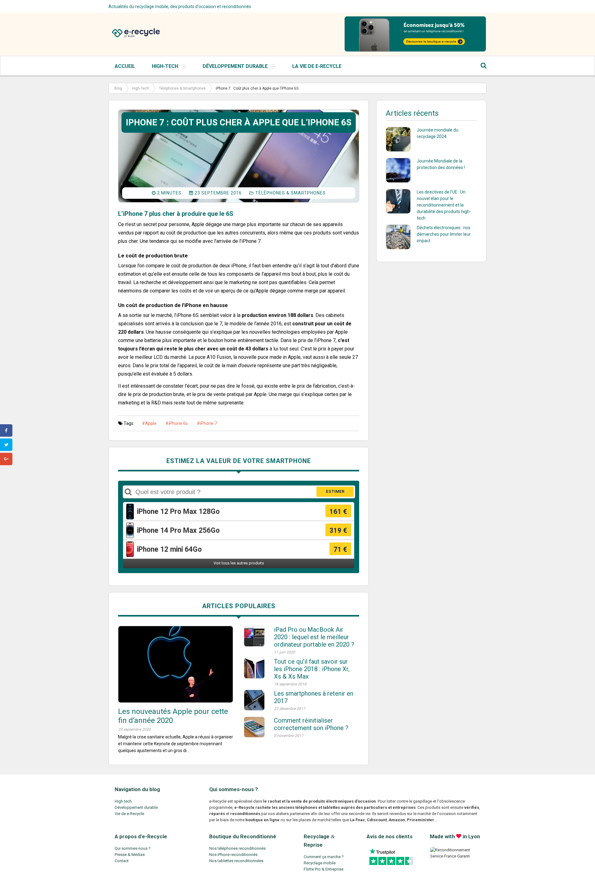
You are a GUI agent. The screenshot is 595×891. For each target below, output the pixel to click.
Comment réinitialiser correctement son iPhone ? (311, 724)
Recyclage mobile (320, 863)
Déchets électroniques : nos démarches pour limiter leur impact (444, 234)
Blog (118, 88)
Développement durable (136, 807)
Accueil (125, 66)
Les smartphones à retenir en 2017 (313, 697)
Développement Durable (235, 66)
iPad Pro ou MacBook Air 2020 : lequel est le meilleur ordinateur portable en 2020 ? (314, 637)
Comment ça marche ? (324, 856)
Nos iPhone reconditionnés (233, 854)
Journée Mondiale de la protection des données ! (441, 164)
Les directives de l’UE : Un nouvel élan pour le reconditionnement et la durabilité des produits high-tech (444, 205)
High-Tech (165, 66)
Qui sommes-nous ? (133, 848)
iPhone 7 (208, 423)
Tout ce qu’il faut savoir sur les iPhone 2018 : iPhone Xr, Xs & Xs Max (312, 669)
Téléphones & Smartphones (182, 88)
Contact (122, 860)
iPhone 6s (178, 423)
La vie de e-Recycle (317, 66)
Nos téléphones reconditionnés (237, 848)
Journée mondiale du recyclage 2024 (437, 133)
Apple (150, 423)
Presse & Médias (130, 854)
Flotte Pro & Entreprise (323, 869)
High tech (123, 801)
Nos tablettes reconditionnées (236, 860)
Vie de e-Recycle (129, 813)
